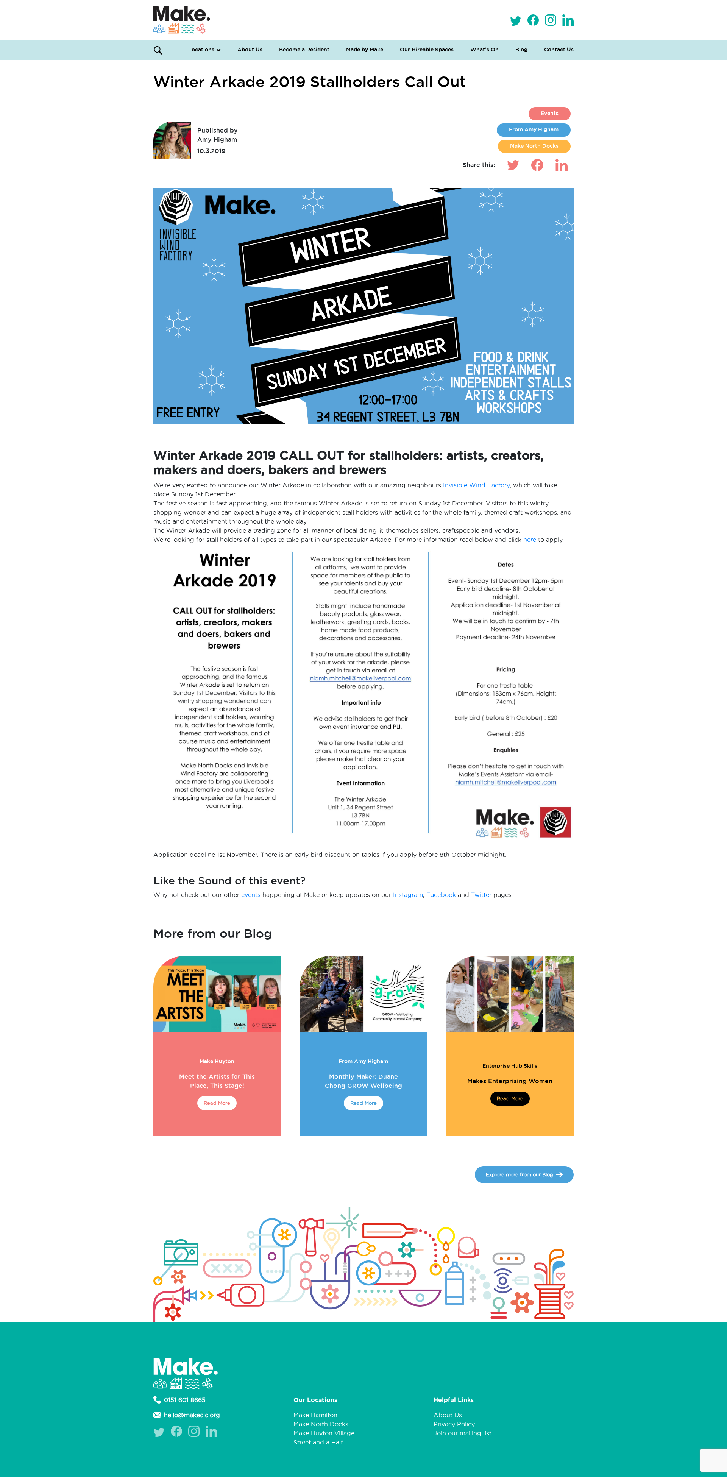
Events (550, 113)
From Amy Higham (534, 129)
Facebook (441, 894)
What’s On (484, 50)
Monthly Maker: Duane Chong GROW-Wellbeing (363, 1081)
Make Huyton (217, 1061)
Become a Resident (304, 50)
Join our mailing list (462, 1433)
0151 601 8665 (185, 1399)
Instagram (408, 894)
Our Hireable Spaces (427, 50)
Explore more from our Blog (519, 1174)
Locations (201, 50)
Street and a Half (318, 1442)
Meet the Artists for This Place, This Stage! (217, 1081)
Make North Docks (534, 146)
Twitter (481, 894)
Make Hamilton (315, 1414)
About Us (249, 50)
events (251, 894)
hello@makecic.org (192, 1414)
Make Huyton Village (323, 1433)
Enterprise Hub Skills (509, 1066)
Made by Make (364, 50)
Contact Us (559, 50)
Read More (217, 1103)
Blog (521, 50)
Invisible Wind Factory (475, 485)
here (529, 539)
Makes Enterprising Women (509, 1081)
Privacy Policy (454, 1424)
